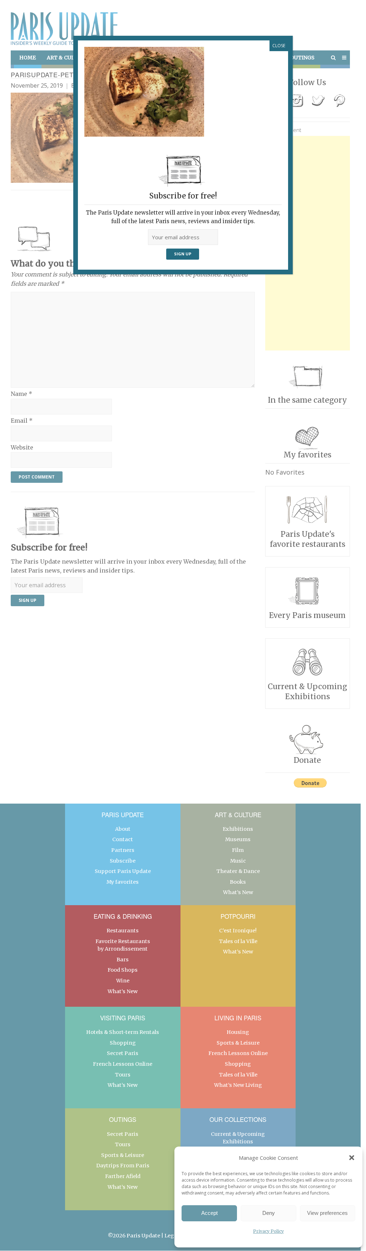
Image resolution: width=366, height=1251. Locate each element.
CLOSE (278, 46)
